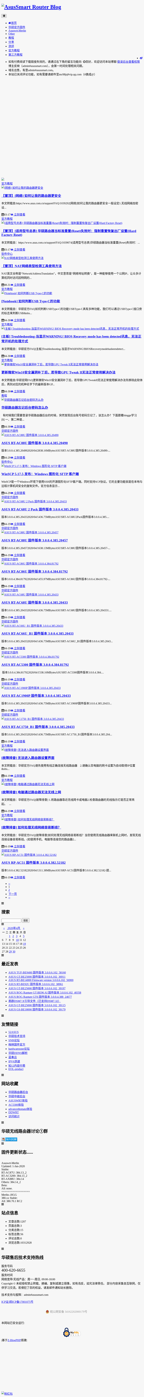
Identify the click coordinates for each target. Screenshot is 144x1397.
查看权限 (134, 61)
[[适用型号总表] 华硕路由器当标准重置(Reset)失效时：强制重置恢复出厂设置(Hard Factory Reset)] (61, 223)
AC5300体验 (16, 1104)
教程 (11, 37)
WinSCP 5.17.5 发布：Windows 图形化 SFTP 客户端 (40, 474)
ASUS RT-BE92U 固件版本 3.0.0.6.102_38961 (35, 984)
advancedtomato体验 (20, 1108)
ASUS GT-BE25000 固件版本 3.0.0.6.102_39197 (37, 988)
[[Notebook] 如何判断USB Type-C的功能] (26, 293)
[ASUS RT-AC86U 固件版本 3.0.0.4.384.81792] (29, 563)
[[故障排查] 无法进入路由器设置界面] (25, 749)
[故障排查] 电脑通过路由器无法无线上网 (31, 792)
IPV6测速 (14, 1061)
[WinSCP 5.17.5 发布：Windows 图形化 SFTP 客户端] (33, 466)
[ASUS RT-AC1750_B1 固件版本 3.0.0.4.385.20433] (32, 718)
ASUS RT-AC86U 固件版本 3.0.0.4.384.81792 (34, 571)
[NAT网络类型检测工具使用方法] (22, 258)
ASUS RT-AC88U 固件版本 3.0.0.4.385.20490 (34, 443)
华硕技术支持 (16, 1036)
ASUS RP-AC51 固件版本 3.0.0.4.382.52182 (33, 862)
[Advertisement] (72, 103)
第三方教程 (15, 54)
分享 (11, 42)
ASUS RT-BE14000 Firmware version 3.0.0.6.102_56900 (40, 980)
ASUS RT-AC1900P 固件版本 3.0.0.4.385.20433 (36, 696)
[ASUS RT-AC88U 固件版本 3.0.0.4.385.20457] (29, 532)
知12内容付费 (16, 1065)
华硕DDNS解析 (18, 1052)
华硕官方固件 (16, 27)
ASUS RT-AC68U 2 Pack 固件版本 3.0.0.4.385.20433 (39, 509)
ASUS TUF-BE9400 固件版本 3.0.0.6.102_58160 (37, 972)
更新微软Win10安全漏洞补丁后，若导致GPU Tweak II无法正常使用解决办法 (58, 372)
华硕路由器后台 (18, 1092)
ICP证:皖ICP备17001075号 (17, 1301)
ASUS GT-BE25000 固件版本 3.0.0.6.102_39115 (37, 1005)
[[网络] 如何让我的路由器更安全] (22, 187)
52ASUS (13, 1032)
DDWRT (13, 1112)
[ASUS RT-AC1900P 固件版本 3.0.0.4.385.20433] (31, 687)
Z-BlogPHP (14, 1340)
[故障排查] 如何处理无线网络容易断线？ (31, 827)
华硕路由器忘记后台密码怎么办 (24, 407)
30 (13, 951)
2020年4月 (14, 928)
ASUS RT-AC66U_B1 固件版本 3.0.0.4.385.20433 (37, 633)
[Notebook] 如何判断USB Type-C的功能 (30, 301)
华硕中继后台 (16, 1096)
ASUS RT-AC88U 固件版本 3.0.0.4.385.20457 (34, 540)
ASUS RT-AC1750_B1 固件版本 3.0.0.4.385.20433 (38, 727)
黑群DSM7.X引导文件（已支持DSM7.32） (34, 1001)
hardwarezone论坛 (19, 1048)
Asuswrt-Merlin (17, 30)
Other (11, 33)
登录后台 (123, 61)
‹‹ (9, 883)
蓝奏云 (12, 1057)
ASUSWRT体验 (18, 1100)
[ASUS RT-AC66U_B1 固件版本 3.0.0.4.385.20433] (32, 625)
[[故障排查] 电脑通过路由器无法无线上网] (27, 784)
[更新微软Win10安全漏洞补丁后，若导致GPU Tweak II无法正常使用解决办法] (49, 364)
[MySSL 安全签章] (72, 1333)
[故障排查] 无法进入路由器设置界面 (27, 758)
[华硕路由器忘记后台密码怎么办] (22, 399)
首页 (14, 22)
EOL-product (15, 1069)
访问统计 (14, 1116)
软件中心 (7, 253)
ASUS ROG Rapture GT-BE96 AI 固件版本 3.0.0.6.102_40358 (44, 992)
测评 (11, 46)
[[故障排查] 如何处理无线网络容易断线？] (27, 819)
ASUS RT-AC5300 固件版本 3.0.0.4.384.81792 (35, 665)
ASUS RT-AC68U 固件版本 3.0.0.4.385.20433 (34, 602)
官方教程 (14, 50)
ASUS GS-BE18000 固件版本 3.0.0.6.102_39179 (37, 1009)
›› (9, 897)
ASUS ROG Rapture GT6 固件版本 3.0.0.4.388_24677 (40, 996)
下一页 (12, 893)
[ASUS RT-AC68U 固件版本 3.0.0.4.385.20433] (29, 594)
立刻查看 (19, 214)
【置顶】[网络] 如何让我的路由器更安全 (31, 196)
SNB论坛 (14, 1040)
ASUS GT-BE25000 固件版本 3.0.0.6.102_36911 (37, 976)
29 (10, 951)
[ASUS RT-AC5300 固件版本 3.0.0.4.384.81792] (30, 656)
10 (17, 939)
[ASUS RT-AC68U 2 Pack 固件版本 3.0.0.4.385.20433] (34, 501)
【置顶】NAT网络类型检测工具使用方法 (31, 266)
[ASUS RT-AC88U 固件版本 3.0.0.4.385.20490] (29, 435)
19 (24, 943)
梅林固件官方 (16, 1044)
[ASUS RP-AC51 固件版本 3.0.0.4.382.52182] (29, 854)
